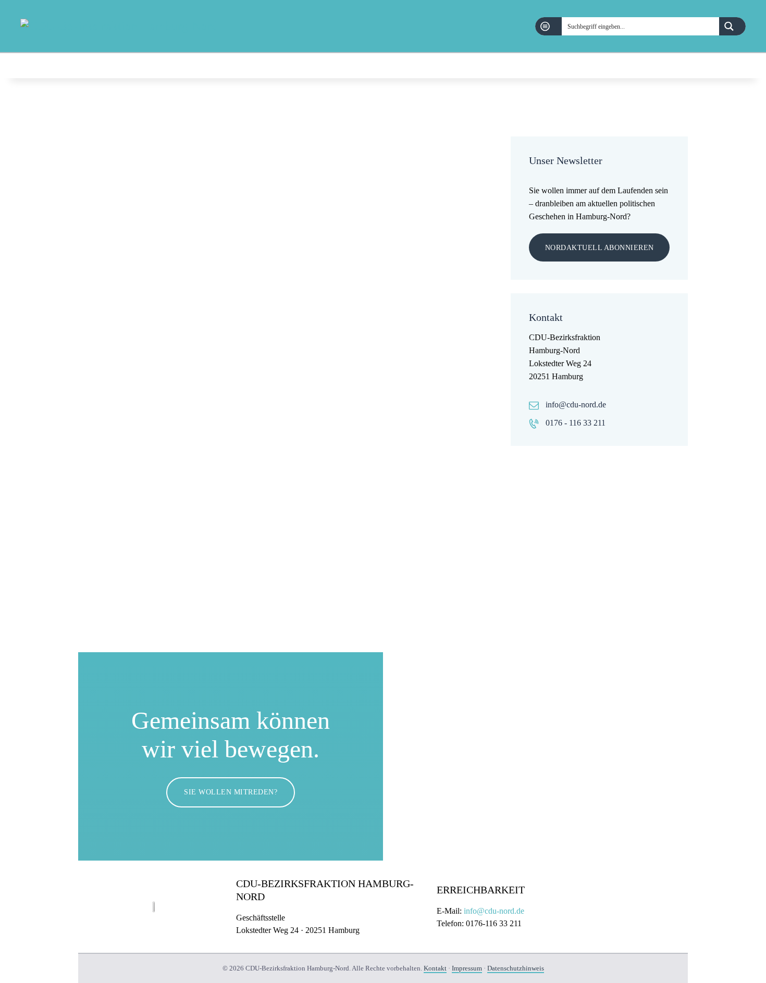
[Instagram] (739, 66)
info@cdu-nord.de (576, 404)
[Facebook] (713, 66)
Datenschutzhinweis (515, 968)
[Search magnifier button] (732, 26)
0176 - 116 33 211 (576, 422)
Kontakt (435, 968)
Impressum (467, 968)
